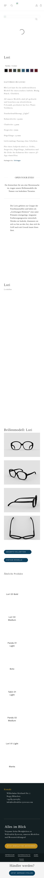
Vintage (17, 160)
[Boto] (12, 658)
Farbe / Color (11, 66)
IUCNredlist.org (19, 412)
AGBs (36, 855)
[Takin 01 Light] (12, 681)
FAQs (21, 859)
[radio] (6, 70)
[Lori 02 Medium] (12, 606)
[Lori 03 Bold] (12, 583)
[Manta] (12, 756)
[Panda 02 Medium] (12, 707)
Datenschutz (24, 855)
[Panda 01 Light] (12, 632)
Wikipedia (32, 412)
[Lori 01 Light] (12, 733)
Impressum (10, 855)
